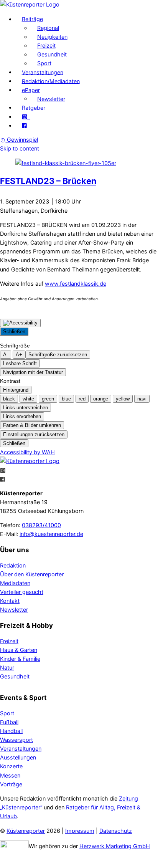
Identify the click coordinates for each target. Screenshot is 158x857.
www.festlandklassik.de (75, 283)
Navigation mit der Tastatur (33, 372)
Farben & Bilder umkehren (32, 425)
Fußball (9, 722)
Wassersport (16, 739)
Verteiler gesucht (21, 592)
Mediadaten (15, 583)
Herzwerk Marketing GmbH (114, 846)
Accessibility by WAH (27, 452)
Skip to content (19, 148)
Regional (48, 28)
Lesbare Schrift (20, 363)
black (9, 399)
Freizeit (46, 45)
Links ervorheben (22, 416)
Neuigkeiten (52, 36)
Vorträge (11, 784)
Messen (10, 775)
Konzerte (11, 766)
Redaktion (13, 565)
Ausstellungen (18, 757)
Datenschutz (115, 830)
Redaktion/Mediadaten (51, 81)
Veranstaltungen (42, 72)
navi (141, 399)
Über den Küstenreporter (32, 574)
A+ (19, 354)
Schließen (14, 331)
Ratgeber (33, 107)
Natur (7, 667)
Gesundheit (52, 54)
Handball (11, 731)
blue (66, 399)
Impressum (79, 830)
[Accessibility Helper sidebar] (20, 323)
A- (5, 354)
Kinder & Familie (20, 658)
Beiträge (32, 19)
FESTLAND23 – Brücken (48, 181)
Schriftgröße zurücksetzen (57, 354)
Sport (44, 63)
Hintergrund (15, 390)
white (28, 399)
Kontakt (10, 600)
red (82, 399)
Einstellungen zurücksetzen (33, 434)
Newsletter (51, 98)
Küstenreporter (26, 830)
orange (100, 399)
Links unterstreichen (25, 407)
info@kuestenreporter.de (51, 534)
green (48, 399)
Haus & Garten (18, 650)
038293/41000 (41, 525)
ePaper (31, 89)
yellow (123, 399)
